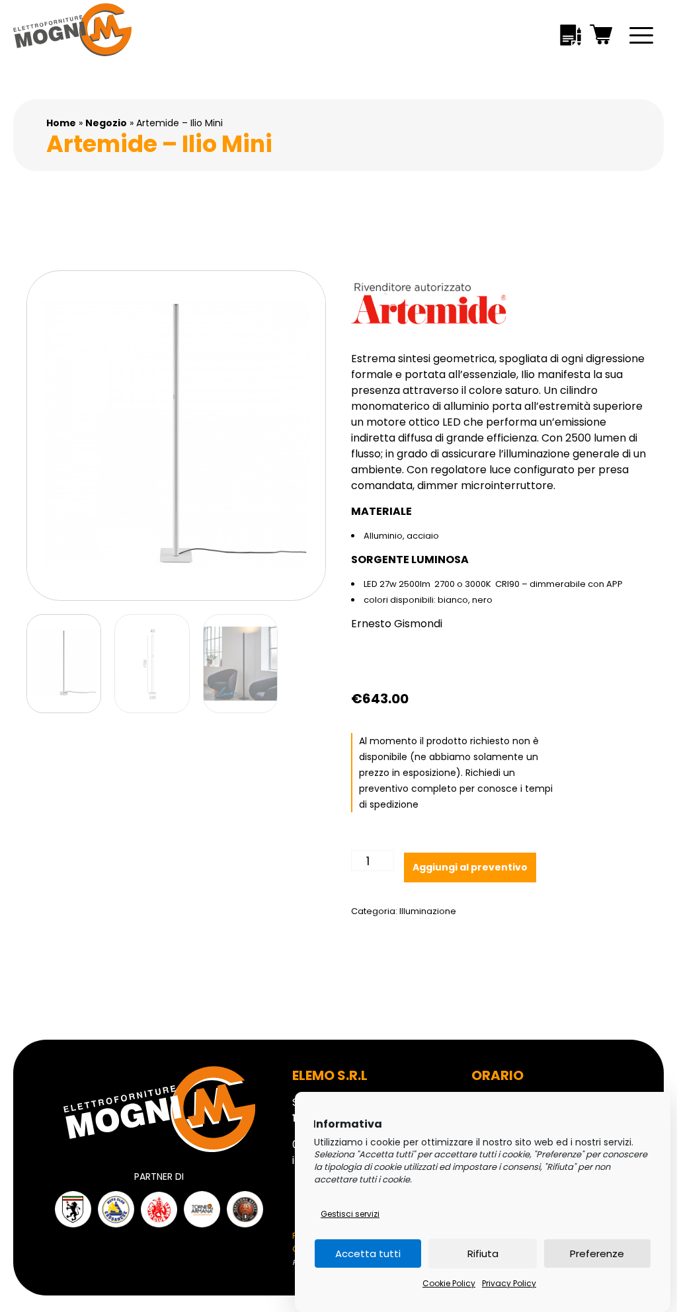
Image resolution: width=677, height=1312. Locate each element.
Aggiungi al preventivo (470, 867)
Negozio (106, 123)
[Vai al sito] (73, 1209)
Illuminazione (427, 911)
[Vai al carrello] (602, 36)
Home (61, 123)
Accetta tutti (368, 1253)
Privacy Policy (509, 1283)
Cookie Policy (448, 1283)
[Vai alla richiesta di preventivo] (570, 37)
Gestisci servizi (350, 1213)
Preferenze (597, 1253)
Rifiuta (482, 1253)
